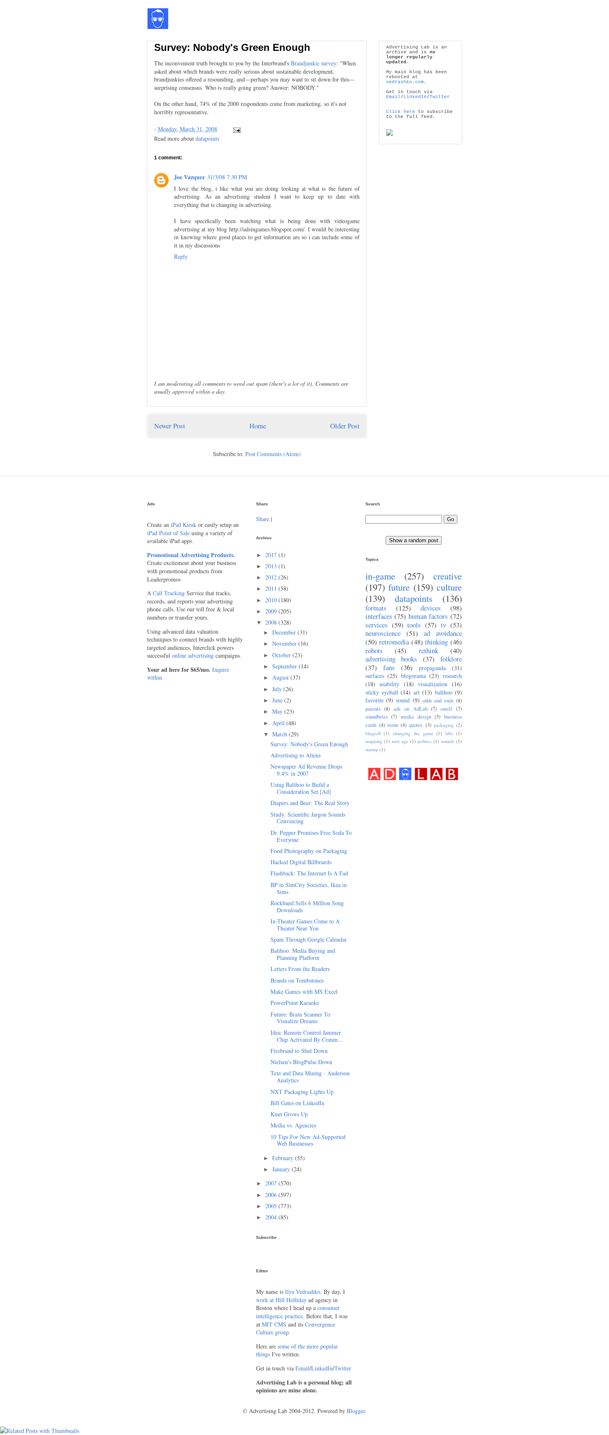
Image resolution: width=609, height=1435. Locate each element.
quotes (416, 724)
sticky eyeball (381, 692)
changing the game (413, 733)
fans (389, 667)
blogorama (413, 676)
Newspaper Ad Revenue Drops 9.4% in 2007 (306, 769)
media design (416, 716)
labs (449, 733)
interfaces (378, 616)
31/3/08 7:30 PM (227, 177)
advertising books (391, 658)
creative (447, 576)
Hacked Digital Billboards (301, 862)
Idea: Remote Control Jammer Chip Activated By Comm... (307, 1036)
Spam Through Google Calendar (309, 939)
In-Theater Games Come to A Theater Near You (305, 924)
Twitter (440, 96)
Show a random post (413, 540)
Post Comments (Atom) (273, 454)
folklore (451, 658)
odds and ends (438, 700)
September (285, 666)
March (280, 734)
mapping (373, 741)
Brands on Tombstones (297, 980)
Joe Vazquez (189, 177)
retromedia (394, 642)
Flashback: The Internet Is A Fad (309, 873)
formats (376, 608)
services (376, 625)
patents (373, 708)
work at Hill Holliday (281, 1300)
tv (443, 625)
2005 (271, 1206)
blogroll (373, 733)
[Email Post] (235, 129)
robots (374, 650)
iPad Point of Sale (168, 533)
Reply (181, 256)
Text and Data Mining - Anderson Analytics (310, 1076)
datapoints (207, 138)
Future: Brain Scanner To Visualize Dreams (300, 1017)
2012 (271, 577)
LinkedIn (415, 96)
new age (400, 741)
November (285, 643)
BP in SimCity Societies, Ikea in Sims (309, 888)
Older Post (345, 425)
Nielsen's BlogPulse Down (301, 1062)
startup (371, 749)
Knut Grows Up (289, 1114)
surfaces (374, 676)
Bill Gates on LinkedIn (297, 1103)
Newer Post (169, 425)
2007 (271, 1183)
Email (393, 96)
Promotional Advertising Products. (191, 554)
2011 (271, 588)
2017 (271, 555)
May (278, 711)
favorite (374, 700)
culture (449, 587)
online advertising (193, 655)
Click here (400, 111)
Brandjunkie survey (313, 63)
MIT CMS (274, 1324)
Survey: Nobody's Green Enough (232, 47)
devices (430, 608)
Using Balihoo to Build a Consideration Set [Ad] (301, 788)
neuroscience (383, 633)
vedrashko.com (405, 81)
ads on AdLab (411, 708)
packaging (444, 725)
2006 (271, 1195)
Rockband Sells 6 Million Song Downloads (307, 906)
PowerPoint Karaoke (295, 1003)
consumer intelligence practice (298, 1312)
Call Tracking (169, 593)
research (452, 676)
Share (262, 519)
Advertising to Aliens (296, 755)
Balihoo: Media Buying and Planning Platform (303, 954)
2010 (271, 600)
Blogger (356, 1411)
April (279, 723)
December (284, 632)
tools (414, 625)
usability (389, 684)
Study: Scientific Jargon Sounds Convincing (308, 817)
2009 (271, 611)
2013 (271, 566)
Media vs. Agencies (293, 1125)
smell (446, 708)
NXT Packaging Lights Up (302, 1092)
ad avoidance (443, 633)
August (281, 677)
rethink (428, 650)
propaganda (432, 668)
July (277, 689)
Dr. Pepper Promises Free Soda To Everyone (311, 836)
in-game (380, 576)
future (399, 587)
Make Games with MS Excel (304, 991)
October (282, 655)
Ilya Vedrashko (302, 1292)
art (416, 692)
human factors (428, 616)
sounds (447, 741)
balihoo (443, 692)
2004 (271, 1217)
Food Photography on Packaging (309, 851)
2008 (271, 622)
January (282, 1169)
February (283, 1158)
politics (424, 741)
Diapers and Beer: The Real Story (310, 803)
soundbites (376, 716)
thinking (436, 642)
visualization (432, 684)
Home (257, 425)
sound (403, 700)
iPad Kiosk (183, 525)
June (278, 700)
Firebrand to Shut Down (299, 1051)
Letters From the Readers (300, 969)
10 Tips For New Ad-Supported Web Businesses (308, 1140)
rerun (392, 724)
